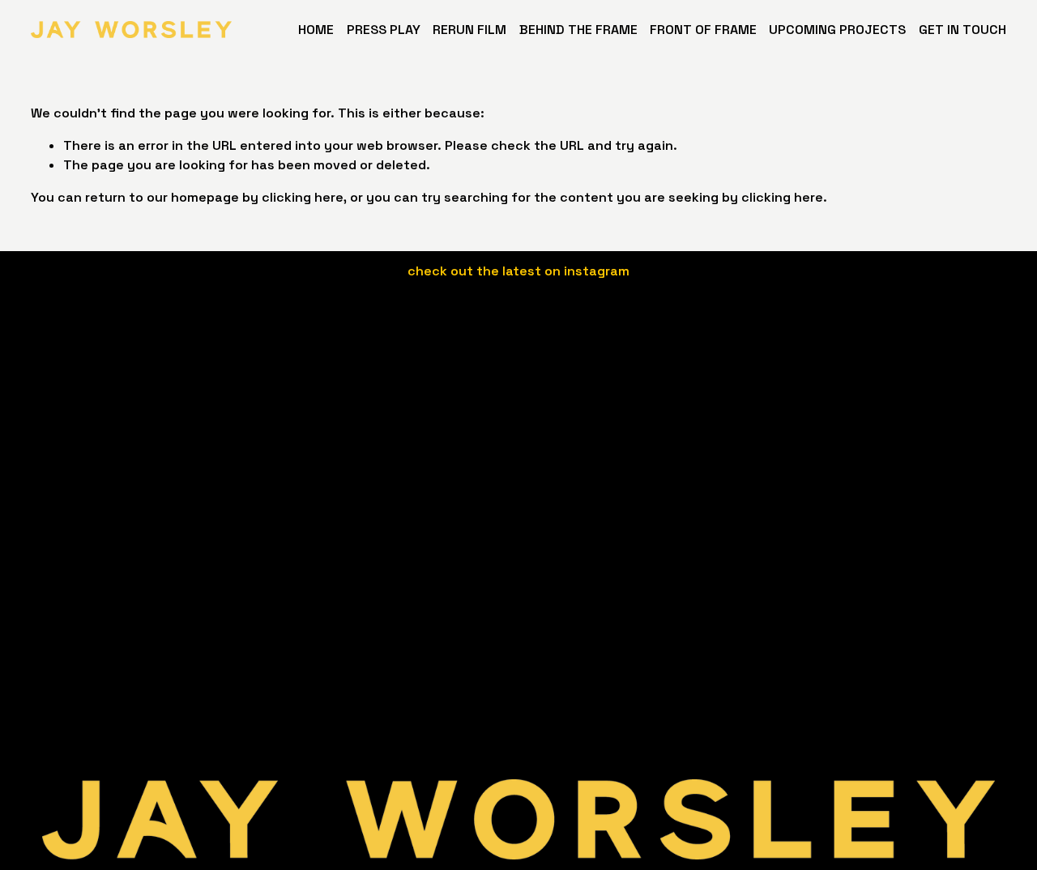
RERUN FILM (469, 29)
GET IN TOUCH (962, 29)
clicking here (303, 197)
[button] (398, 371)
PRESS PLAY (383, 29)
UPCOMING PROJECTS (837, 29)
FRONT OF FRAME (703, 29)
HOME (316, 29)
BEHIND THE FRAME (578, 29)
